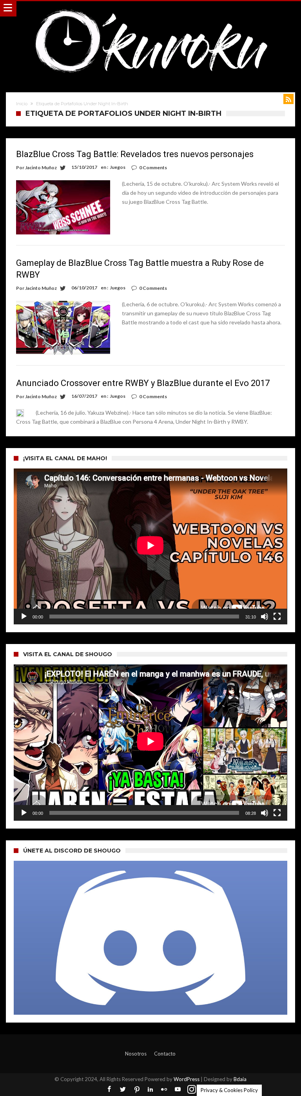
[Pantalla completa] (277, 616)
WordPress (186, 1079)
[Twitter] (123, 1089)
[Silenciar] (264, 616)
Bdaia (240, 1079)
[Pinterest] (137, 1089)
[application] (150, 546)
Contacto (165, 1053)
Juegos (117, 167)
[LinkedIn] (150, 1089)
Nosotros (136, 1053)
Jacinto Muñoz (41, 167)
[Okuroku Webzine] (150, 9)
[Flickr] (164, 1089)
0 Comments (153, 167)
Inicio (21, 103)
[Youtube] (178, 1089)
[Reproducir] (24, 616)
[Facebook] (109, 1089)
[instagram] (191, 1089)
